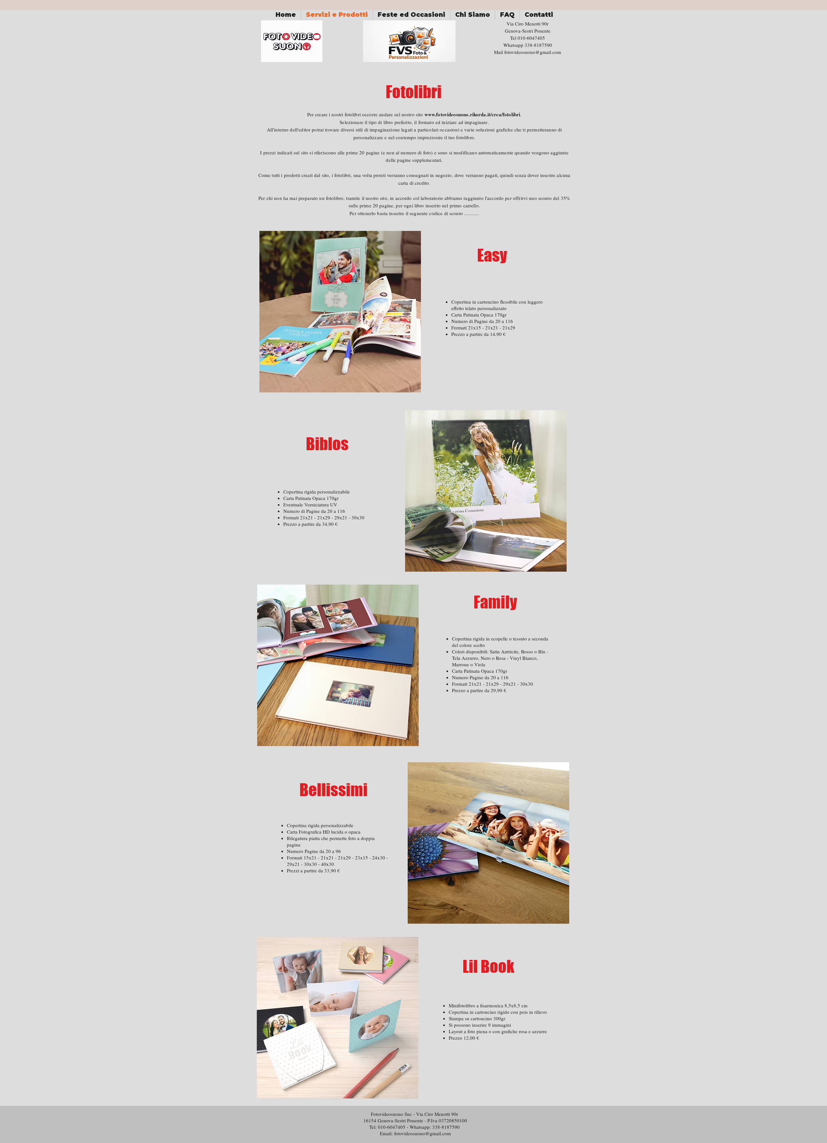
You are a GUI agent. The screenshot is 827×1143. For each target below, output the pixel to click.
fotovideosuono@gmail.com (532, 52)
